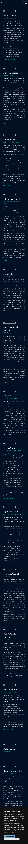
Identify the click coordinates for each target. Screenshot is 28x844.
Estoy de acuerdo (9, 836)
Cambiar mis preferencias (11, 839)
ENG (26, 1)
